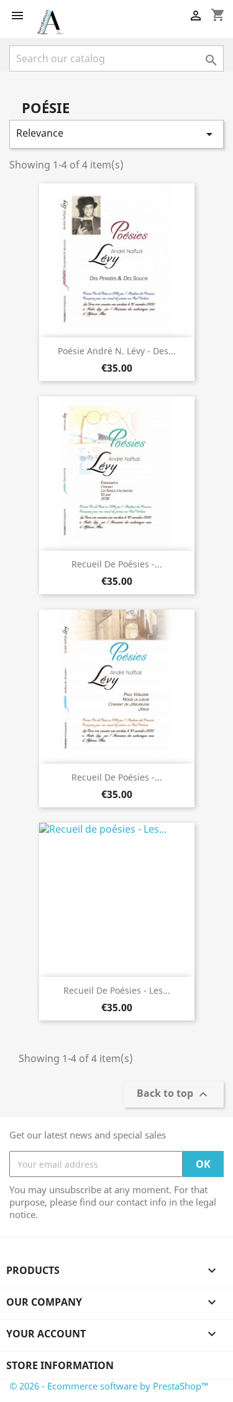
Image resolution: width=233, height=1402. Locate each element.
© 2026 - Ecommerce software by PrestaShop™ (109, 1386)
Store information (60, 1365)
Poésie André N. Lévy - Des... (117, 351)
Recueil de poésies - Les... (116, 990)
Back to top (174, 1094)
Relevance (116, 134)
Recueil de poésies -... (116, 564)
